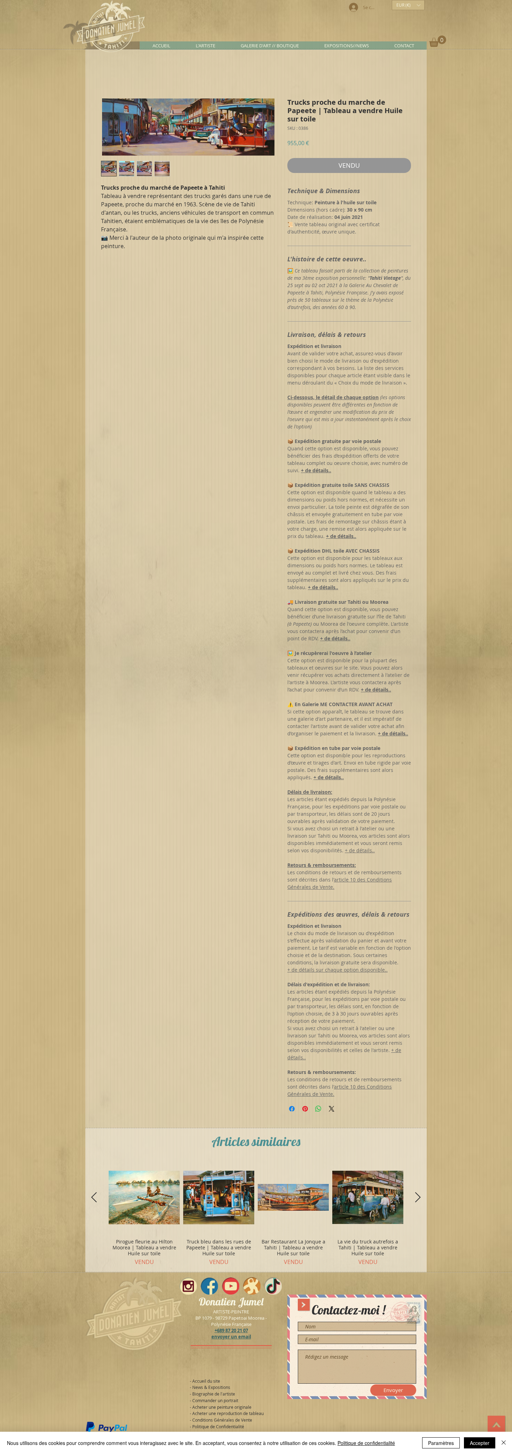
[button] (408, 5)
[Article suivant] (418, 1198)
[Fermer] (503, 1442)
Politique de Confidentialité (218, 1428)
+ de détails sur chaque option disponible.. (337, 971)
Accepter (479, 1442)
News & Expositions (211, 1388)
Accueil (110, 74)
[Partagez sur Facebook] (292, 1110)
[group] (256, 1215)
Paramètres (441, 1442)
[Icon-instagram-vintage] (188, 1287)
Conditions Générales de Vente (222, 1421)
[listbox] (408, 5)
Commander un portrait (215, 1402)
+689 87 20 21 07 (231, 1332)
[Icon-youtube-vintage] (230, 1287)
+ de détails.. (360, 851)
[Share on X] (331, 1110)
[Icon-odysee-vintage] (252, 1287)
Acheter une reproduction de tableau (228, 1414)
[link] (437, 41)
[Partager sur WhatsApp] (318, 1110)
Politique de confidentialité (366, 1442)
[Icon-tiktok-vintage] (273, 1287)
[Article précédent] (94, 1198)
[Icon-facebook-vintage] (209, 1287)
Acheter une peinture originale (221, 1408)
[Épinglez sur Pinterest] (305, 1110)
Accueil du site (206, 1382)
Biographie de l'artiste (213, 1395)
